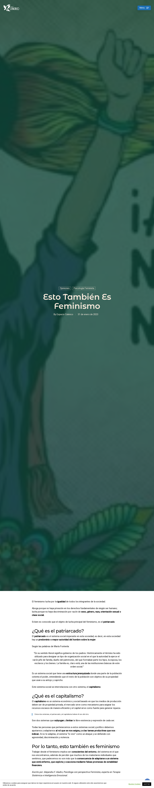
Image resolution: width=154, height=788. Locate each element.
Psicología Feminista (84, 288)
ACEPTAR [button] (147, 784)
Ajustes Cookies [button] (135, 784)
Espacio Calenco (65, 314)
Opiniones (65, 288)
